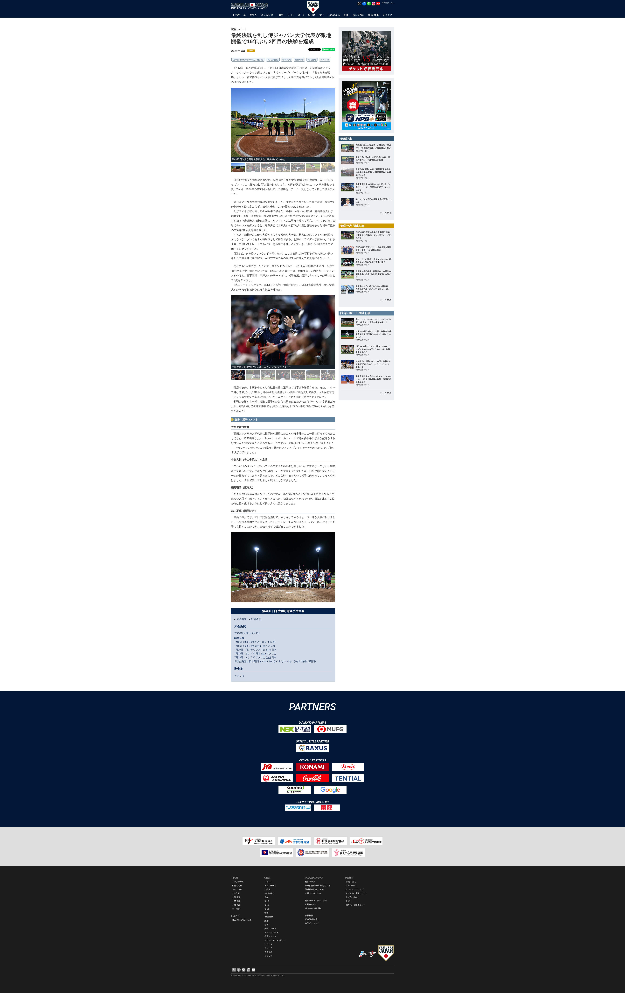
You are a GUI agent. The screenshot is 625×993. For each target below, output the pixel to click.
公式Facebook (352, 897)
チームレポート (271, 932)
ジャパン (268, 882)
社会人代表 (237, 885)
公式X (348, 901)
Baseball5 (268, 917)
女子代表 (236, 909)
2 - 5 (267, 641)
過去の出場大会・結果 (241, 920)
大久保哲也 (273, 59)
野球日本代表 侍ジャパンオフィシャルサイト (250, 6)
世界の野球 (351, 885)
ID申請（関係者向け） (355, 905)
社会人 (267, 889)
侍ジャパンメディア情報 (316, 900)
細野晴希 (299, 59)
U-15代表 (236, 901)
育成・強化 (351, 882)
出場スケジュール (313, 893)
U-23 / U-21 (237, 889)
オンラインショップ (354, 889)
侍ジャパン (310, 882)
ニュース (268, 948)
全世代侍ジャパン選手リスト (318, 885)
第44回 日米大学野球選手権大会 (248, 59)
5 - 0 (268, 649)
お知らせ (268, 944)
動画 (266, 924)
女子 (266, 913)
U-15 (266, 905)
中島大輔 (286, 59)
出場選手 (256, 619)
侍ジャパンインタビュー (275, 940)
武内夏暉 (312, 59)
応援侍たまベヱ (312, 904)
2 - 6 (268, 657)
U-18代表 (236, 897)
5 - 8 (262, 645)
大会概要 (241, 619)
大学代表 (236, 893)
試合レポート (270, 928)
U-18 (266, 901)
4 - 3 (263, 653)
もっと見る (385, 213)
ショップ (268, 956)
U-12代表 (236, 905)
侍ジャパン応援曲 (313, 908)
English (391, 3)
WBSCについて (312, 923)
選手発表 (268, 952)
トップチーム (238, 882)
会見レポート (270, 936)
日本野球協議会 (312, 919)
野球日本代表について (315, 889)
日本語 (384, 3)
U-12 (266, 909)
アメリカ (324, 59)
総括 (266, 921)
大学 (266, 897)
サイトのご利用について (356, 893)
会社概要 (309, 915)
